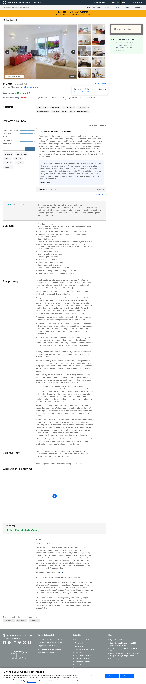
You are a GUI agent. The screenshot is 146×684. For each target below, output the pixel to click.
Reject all (112, 676)
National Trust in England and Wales (23, 530)
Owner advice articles (82, 662)
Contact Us (115, 2)
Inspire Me (78, 665)
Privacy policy (79, 643)
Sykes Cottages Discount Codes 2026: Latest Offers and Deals (123, 644)
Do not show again (81, 91)
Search (31, 149)
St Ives (62, 572)
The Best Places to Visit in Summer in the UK (124, 649)
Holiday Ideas (126, 7)
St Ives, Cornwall (20, 87)
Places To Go (108, 7)
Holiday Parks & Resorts (94, 7)
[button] (7, 52)
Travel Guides (137, 7)
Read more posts (116, 659)
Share (103, 83)
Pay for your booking (82, 658)
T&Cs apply (85, 14)
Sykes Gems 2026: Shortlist (119, 640)
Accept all (127, 676)
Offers (117, 7)
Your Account (135, 2)
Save (94, 83)
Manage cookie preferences (84, 649)
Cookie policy (79, 646)
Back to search (11, 20)
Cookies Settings (96, 676)
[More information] (140, 39)
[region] (73, 676)
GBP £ (124, 2)
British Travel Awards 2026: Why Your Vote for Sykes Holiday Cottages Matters (124, 655)
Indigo (7, 83)
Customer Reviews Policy (83, 655)
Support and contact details (84, 640)
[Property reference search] (28, 7)
